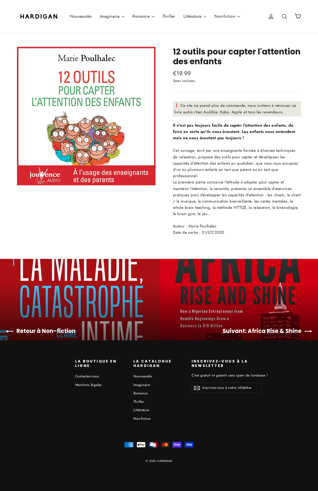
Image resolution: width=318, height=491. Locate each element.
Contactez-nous (87, 376)
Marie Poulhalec (203, 226)
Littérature (193, 16)
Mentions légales (88, 384)
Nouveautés (80, 16)
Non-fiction (225, 16)
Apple (237, 112)
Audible (210, 112)
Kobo (224, 112)
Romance (141, 16)
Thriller (168, 16)
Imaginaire (110, 16)
